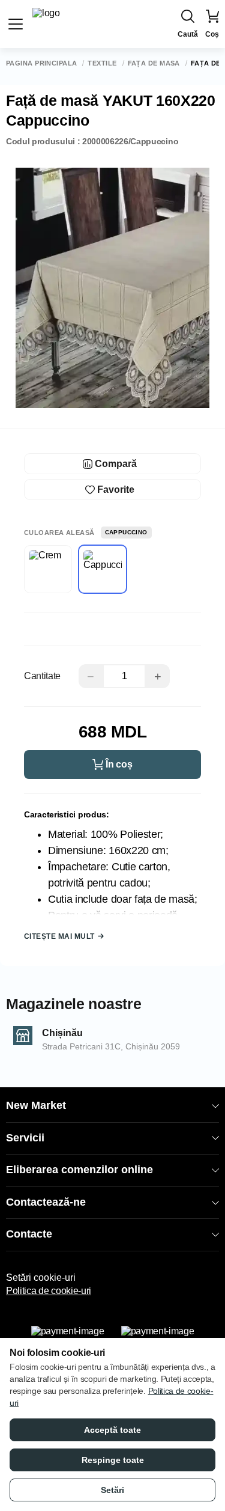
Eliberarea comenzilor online (79, 1170)
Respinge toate (113, 1460)
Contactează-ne (46, 1202)
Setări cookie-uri (41, 1277)
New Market (36, 1105)
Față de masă (154, 63)
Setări (112, 1490)
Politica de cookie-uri (48, 1291)
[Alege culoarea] (48, 569)
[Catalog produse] (15, 24)
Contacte (29, 1234)
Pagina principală (41, 63)
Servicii (25, 1138)
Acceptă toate (112, 1430)
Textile (102, 63)
